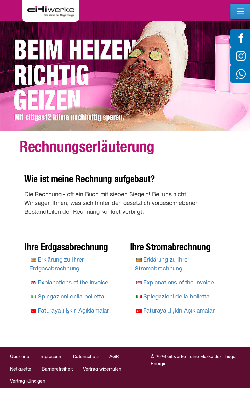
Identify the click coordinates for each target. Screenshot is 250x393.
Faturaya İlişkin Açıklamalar (73, 311)
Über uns (19, 357)
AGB (114, 357)
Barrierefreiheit (57, 369)
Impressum (50, 357)
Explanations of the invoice (73, 283)
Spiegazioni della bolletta (71, 297)
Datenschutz (86, 357)
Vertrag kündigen (27, 381)
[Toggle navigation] (240, 11)
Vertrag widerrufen (102, 369)
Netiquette (20, 369)
